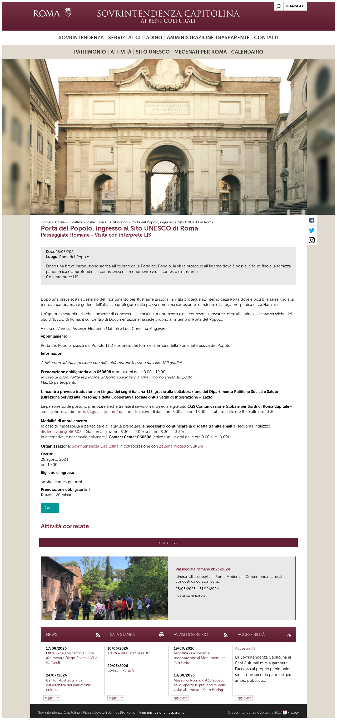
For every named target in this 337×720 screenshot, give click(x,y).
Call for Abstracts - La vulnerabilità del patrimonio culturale (68, 685)
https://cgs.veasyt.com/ (97, 411)
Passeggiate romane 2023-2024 (203, 569)
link (292, 614)
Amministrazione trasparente (208, 38)
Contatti (266, 38)
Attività (121, 52)
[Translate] (289, 5)
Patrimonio (90, 52)
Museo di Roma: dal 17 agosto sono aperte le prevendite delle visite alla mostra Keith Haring (200, 685)
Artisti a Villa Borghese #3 (128, 653)
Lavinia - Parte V (121, 670)
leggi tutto (52, 698)
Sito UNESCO (153, 52)
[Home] (168, 16)
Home (46, 222)
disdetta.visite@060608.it (63, 431)
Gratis (50, 507)
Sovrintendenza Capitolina (95, 446)
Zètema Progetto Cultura (181, 446)
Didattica (76, 222)
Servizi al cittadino (135, 38)
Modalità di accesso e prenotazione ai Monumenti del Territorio (200, 658)
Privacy (293, 712)
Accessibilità (245, 648)
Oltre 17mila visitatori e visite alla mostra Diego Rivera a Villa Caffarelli (71, 658)
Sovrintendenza (81, 38)
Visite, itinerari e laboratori (107, 222)
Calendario (247, 52)
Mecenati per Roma (200, 52)
